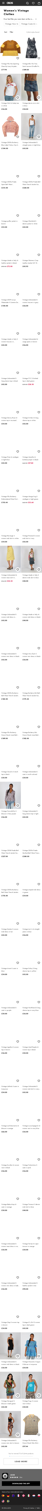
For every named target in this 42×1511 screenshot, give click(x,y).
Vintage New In (11, 24)
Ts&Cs (38, 1508)
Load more (21, 1461)
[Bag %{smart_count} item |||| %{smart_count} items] (39, 3)
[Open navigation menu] (3, 3)
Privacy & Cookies (28, 1508)
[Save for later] (17, 58)
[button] (3, 1495)
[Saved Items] (33, 3)
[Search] (27, 3)
